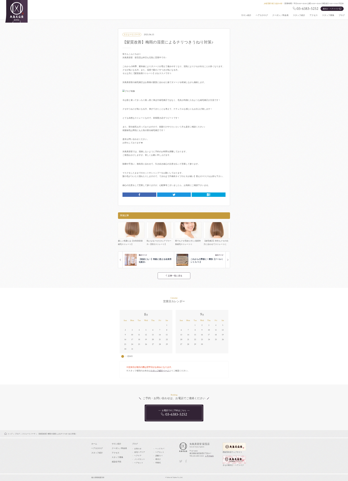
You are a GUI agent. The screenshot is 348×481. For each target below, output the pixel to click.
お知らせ (137, 449)
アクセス (314, 15)
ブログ (342, 15)
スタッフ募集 (328, 15)
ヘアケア (137, 456)
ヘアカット (159, 452)
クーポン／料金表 (280, 15)
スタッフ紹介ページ (160, 370)
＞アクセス (209, 456)
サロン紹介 (246, 15)
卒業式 (158, 463)
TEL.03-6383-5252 (196, 456)
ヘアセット (138, 463)
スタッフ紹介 (299, 15)
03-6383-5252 (307, 8)
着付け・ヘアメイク (331, 9)
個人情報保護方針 (97, 478)
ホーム (94, 444)
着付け (158, 459)
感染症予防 (116, 462)
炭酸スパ (158, 456)
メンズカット (139, 459)
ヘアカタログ (262, 15)
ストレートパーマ (132, 34)
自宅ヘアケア (139, 452)
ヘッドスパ (159, 449)
